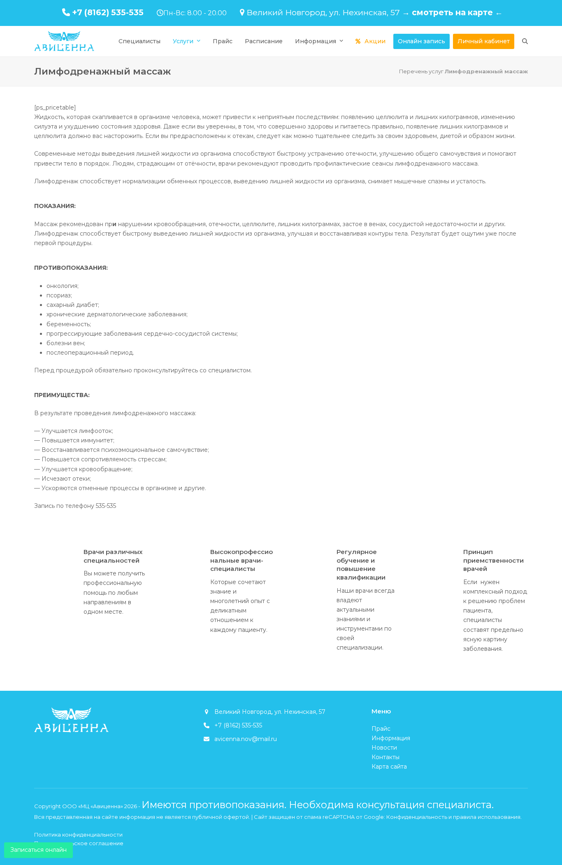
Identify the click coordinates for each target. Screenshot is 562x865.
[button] (525, 41)
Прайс (381, 728)
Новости (384, 747)
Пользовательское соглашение (78, 843)
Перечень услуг (421, 71)
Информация (391, 738)
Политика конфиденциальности (78, 834)
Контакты (385, 757)
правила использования (486, 817)
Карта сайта (389, 766)
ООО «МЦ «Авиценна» (92, 806)
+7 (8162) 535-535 (108, 12)
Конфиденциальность (416, 817)
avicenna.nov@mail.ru (245, 739)
